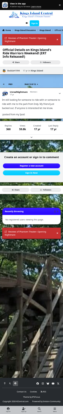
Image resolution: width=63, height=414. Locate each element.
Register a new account (31, 165)
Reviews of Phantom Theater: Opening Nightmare (25, 40)
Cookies (33, 391)
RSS (44, 391)
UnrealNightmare (19, 92)
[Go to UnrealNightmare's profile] (5, 93)
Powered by (46, 401)
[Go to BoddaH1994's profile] (4, 70)
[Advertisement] (31, 273)
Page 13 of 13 (30, 84)
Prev (10, 84)
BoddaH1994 (13, 70)
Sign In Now (31, 172)
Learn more (5, 5)
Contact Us (21, 391)
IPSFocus (36, 397)
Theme (26, 397)
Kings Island (37, 70)
